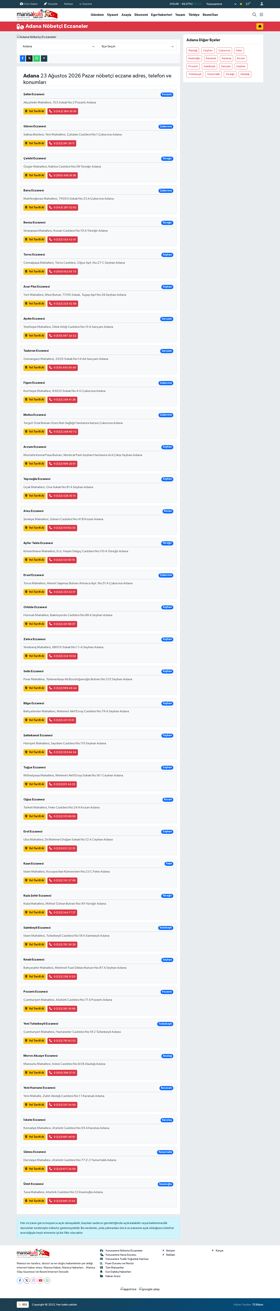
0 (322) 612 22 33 (64, 848)
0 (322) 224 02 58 (65, 303)
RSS (24, 1304)
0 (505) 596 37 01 (64, 1072)
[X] (27, 1280)
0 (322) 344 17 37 (64, 912)
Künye (219, 1250)
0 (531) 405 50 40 (65, 367)
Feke (239, 50)
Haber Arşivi (112, 1276)
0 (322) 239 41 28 (65, 399)
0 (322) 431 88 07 (64, 624)
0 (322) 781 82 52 (65, 1040)
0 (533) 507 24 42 (65, 335)
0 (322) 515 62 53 (64, 527)
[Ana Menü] (261, 14)
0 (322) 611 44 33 (64, 784)
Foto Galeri (31, 3)
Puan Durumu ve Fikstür (119, 1263)
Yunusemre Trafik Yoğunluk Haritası (127, 1259)
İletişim (170, 1250)
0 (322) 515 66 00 (65, 816)
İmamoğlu (194, 58)
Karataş (226, 58)
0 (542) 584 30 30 (65, 111)
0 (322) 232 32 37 (64, 592)
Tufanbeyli (194, 74)
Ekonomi (141, 14)
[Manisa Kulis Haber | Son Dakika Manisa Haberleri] (37, 15)
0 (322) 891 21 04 (64, 1201)
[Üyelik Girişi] (260, 4)
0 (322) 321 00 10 (64, 559)
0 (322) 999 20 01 (65, 463)
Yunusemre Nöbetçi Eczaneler (124, 1250)
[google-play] (149, 1289)
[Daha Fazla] (44, 58)
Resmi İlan (210, 14)
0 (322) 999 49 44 (65, 688)
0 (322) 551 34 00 (65, 1104)
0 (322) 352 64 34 (65, 752)
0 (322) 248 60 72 (65, 431)
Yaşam (180, 14)
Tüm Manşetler (114, 1267)
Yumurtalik (213, 74)
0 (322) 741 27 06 (65, 880)
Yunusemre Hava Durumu (120, 1254)
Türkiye (193, 14)
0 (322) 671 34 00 (65, 1169)
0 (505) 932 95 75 (65, 271)
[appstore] (129, 1289)
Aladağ (192, 50)
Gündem (97, 14)
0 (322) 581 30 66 (64, 1008)
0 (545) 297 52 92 (65, 207)
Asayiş (126, 14)
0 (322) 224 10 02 (65, 656)
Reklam (68, 3)
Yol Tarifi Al (36, 111)
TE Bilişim (257, 1304)
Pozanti (193, 66)
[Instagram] (33, 1280)
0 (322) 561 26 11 (64, 143)
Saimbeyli (209, 66)
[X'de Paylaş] (29, 58)
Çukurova (224, 50)
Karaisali (211, 58)
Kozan (241, 58)
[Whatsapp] (47, 1280)
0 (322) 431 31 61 (64, 720)
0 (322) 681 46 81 (64, 1136)
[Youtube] (40, 1280)
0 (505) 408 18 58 (65, 175)
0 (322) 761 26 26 (65, 944)
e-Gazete (85, 3)
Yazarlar (53, 3)
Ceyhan (208, 50)
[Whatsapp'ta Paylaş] (36, 58)
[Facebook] (20, 1280)
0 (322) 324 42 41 (65, 239)
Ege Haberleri (161, 14)
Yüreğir (230, 74)
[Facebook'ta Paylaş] (22, 58)
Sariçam (226, 66)
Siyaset (112, 14)
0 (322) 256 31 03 (64, 976)
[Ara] (254, 14)
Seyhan (241, 66)
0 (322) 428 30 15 (65, 495)
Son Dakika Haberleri (118, 1271)
